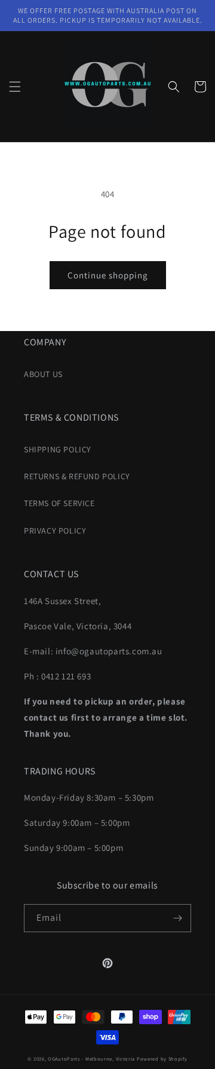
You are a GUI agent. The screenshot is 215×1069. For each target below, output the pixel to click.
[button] (15, 86)
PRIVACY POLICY (55, 530)
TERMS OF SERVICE (59, 503)
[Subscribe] (177, 918)
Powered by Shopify (162, 1058)
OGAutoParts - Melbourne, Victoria (91, 1058)
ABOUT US (43, 374)
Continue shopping (107, 275)
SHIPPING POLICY (57, 449)
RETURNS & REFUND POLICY (77, 476)
